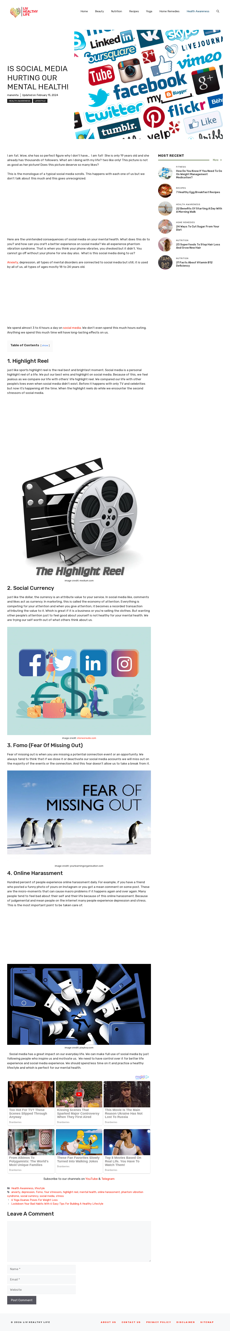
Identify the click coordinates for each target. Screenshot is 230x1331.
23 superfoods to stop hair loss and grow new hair (198, 246)
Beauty (99, 11)
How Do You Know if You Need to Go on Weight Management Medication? (199, 174)
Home (84, 11)
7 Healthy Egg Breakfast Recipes (198, 192)
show (45, 345)
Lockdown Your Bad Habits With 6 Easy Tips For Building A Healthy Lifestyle (57, 1203)
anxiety (15, 1192)
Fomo (39, 1192)
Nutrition (116, 11)
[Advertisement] (79, 210)
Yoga (149, 11)
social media (72, 328)
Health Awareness (198, 11)
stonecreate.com (86, 738)
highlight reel (70, 1192)
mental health (88, 1192)
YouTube (91, 1179)
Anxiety (12, 262)
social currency (29, 1196)
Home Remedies (169, 11)
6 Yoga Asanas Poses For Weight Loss (34, 1200)
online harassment (109, 1192)
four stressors (53, 1192)
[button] (218, 11)
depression (28, 1192)
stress (60, 1196)
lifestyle (40, 101)
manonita (13, 95)
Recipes (134, 11)
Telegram (108, 1179)
